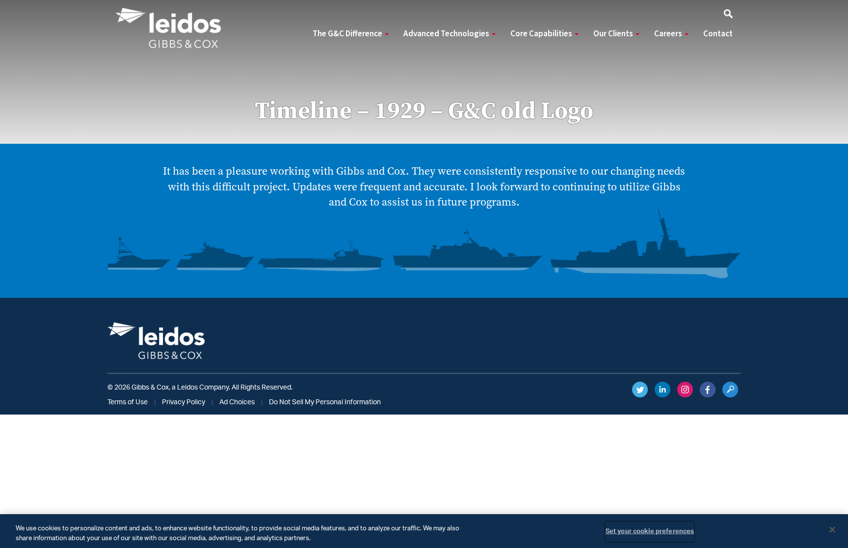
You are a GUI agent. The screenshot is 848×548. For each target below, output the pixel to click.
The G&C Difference (348, 34)
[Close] (832, 530)
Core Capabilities (542, 34)
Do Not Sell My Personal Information (325, 402)
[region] (424, 531)
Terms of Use (127, 402)
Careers (669, 34)
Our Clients (614, 34)
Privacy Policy (183, 402)
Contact (718, 34)
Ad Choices (237, 402)
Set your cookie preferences (650, 531)
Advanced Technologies (447, 34)
